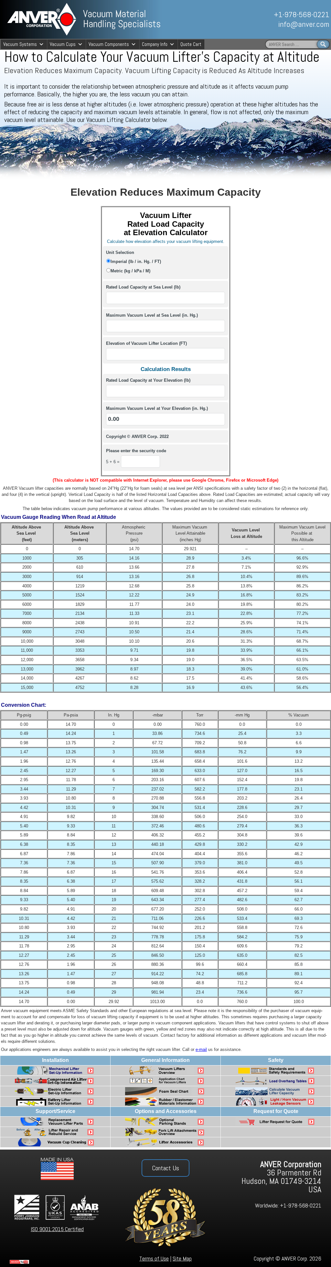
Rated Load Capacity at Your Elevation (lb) (148, 380)
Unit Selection (120, 252)
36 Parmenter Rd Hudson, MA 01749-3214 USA (281, 1177)
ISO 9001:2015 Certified (57, 1229)
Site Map (182, 1258)
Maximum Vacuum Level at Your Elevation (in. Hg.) (157, 408)
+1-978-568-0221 (301, 14)
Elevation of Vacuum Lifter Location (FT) (146, 343)
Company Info (154, 44)
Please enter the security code (136, 450)
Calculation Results (166, 369)
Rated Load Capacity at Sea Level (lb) (143, 287)
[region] (258, 19)
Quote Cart (190, 44)
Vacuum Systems (20, 44)
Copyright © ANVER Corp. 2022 (137, 436)
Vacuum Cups (63, 44)
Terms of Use (154, 1258)
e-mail (201, 1049)
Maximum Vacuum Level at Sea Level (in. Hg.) (152, 315)
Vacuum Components (109, 44)
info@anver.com (303, 24)
